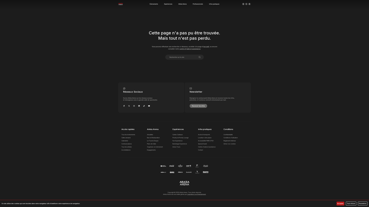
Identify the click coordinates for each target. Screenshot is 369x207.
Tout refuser (351, 203)
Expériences (168, 4)
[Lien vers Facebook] (124, 106)
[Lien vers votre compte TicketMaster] (249, 4)
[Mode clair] (243, 4)
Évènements (154, 4)
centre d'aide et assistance (190, 49)
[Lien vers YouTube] (149, 106)
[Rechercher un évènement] (246, 4)
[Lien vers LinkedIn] (139, 106)
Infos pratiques (214, 4)
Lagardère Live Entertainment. (196, 194)
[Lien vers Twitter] (129, 106)
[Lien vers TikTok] (144, 106)
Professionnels (198, 4)
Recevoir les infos (198, 106)
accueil (206, 47)
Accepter (340, 203)
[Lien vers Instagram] (134, 106)
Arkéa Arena (182, 4)
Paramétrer (363, 203)
